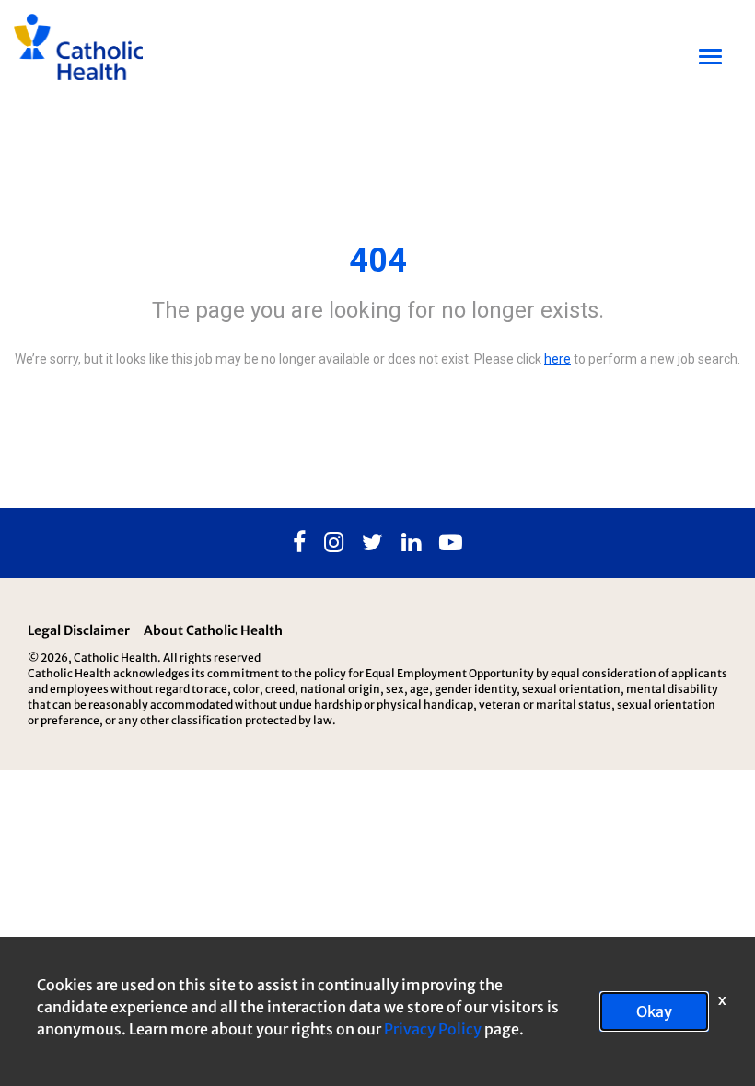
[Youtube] (450, 543)
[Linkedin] (411, 543)
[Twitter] (372, 543)
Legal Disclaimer (79, 630)
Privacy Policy (433, 1029)
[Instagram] (333, 543)
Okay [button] (654, 1011)
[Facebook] (299, 543)
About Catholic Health (213, 630)
